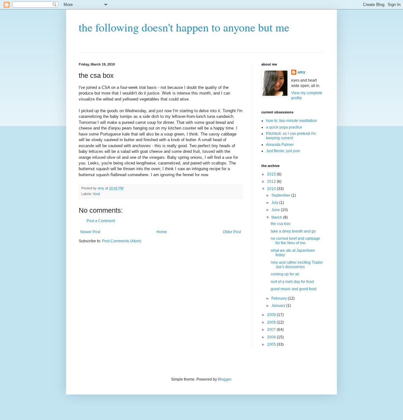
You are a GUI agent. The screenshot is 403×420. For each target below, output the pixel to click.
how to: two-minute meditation (291, 120)
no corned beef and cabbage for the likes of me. (295, 240)
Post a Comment (101, 221)
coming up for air (285, 274)
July (275, 202)
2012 (272, 181)
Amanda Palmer (280, 144)
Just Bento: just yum (283, 151)
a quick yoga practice (284, 127)
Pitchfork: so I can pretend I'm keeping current (291, 135)
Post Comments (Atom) (121, 241)
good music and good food (293, 289)
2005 (272, 344)
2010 (272, 189)
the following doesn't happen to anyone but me (184, 27)
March (277, 217)
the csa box (280, 224)
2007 (272, 329)
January (278, 305)
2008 (272, 322)
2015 (272, 174)
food (96, 194)
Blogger (224, 379)
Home (161, 232)
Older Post (232, 232)
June (276, 210)
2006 (272, 337)
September (281, 195)
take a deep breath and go (293, 231)
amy (301, 72)
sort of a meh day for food (292, 281)
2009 (272, 315)
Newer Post (90, 232)
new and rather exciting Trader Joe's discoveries (297, 264)
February (279, 298)
